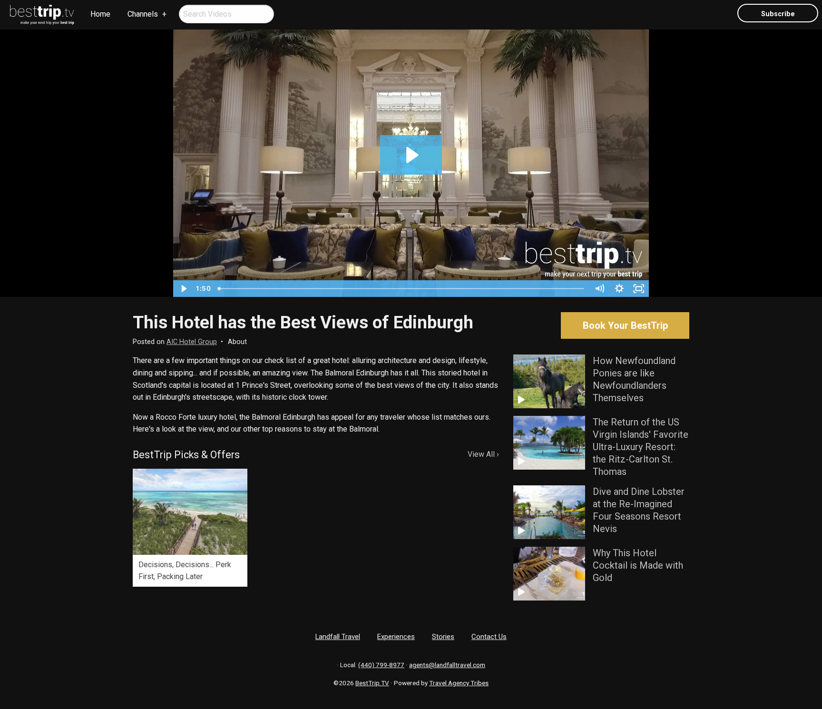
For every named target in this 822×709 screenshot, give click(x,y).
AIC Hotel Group (191, 342)
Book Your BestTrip (625, 325)
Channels (142, 14)
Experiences (396, 636)
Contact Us (489, 636)
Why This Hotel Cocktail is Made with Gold (638, 565)
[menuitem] (42, 15)
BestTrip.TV (372, 683)
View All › (483, 454)
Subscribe (778, 14)
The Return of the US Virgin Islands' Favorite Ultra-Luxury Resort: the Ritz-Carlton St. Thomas (640, 446)
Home (100, 14)
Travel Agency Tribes (459, 683)
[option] (190, 528)
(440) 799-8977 (381, 665)
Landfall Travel (337, 636)
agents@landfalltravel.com (447, 665)
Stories (443, 636)
